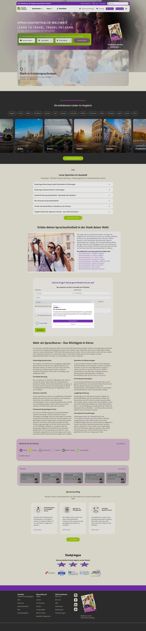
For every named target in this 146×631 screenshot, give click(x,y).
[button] (56, 306)
